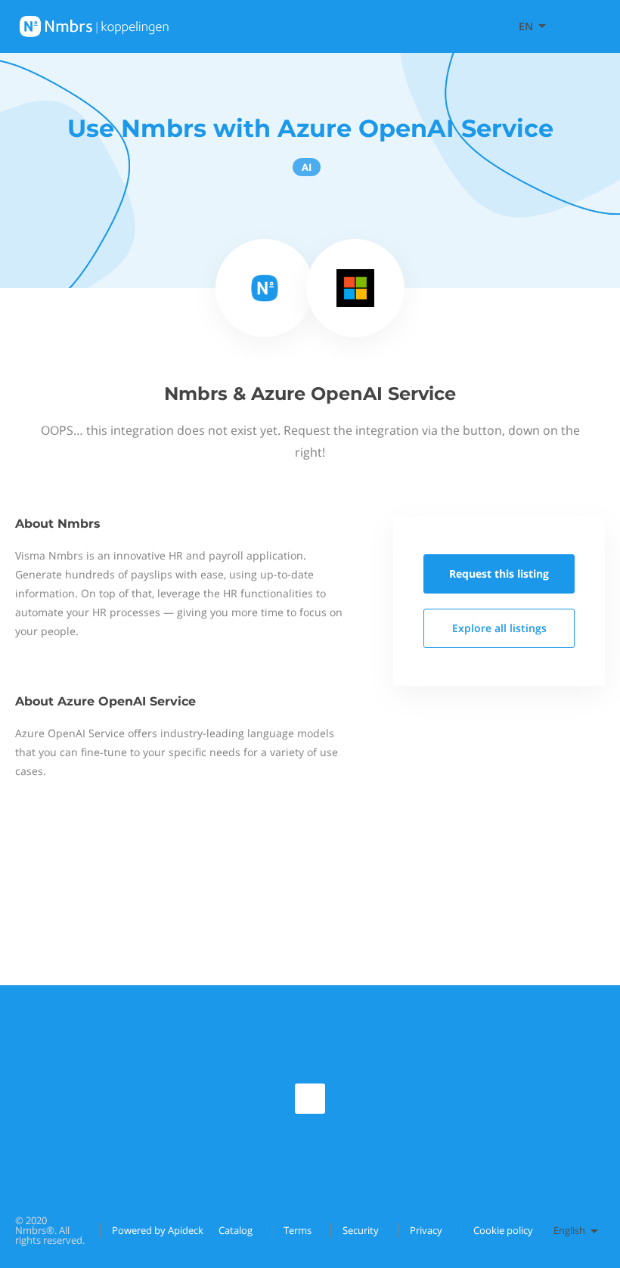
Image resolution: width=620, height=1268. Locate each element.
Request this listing (499, 573)
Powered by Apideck (157, 1230)
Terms (298, 1230)
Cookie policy (503, 1230)
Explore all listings (499, 628)
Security (361, 1230)
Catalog (236, 1230)
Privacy (426, 1230)
